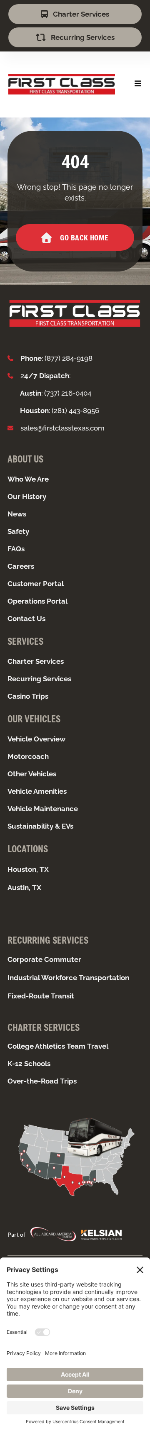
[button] (138, 83)
